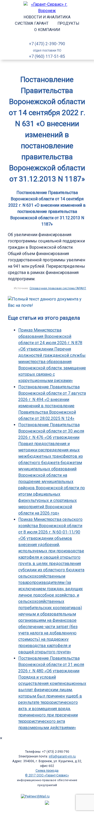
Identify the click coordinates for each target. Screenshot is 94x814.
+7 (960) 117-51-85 (47, 56)
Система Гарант (32, 23)
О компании (47, 29)
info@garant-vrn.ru (62, 756)
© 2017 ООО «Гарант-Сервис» (47, 775)
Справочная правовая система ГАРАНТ (58, 288)
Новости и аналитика (47, 17)
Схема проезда (47, 770)
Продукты (68, 23)
